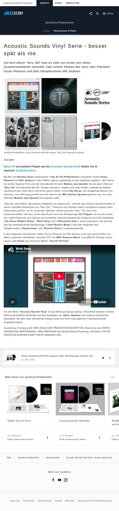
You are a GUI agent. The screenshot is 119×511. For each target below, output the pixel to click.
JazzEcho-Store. (26, 170)
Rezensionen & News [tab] (65, 30)
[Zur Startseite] (32, 14)
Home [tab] (46, 30)
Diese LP (9, 166)
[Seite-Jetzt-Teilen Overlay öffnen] (91, 14)
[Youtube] (59, 480)
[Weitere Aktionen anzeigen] (110, 358)
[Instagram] (66, 480)
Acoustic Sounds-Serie (66, 166)
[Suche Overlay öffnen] (97, 14)
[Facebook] (53, 480)
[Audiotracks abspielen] (103, 358)
